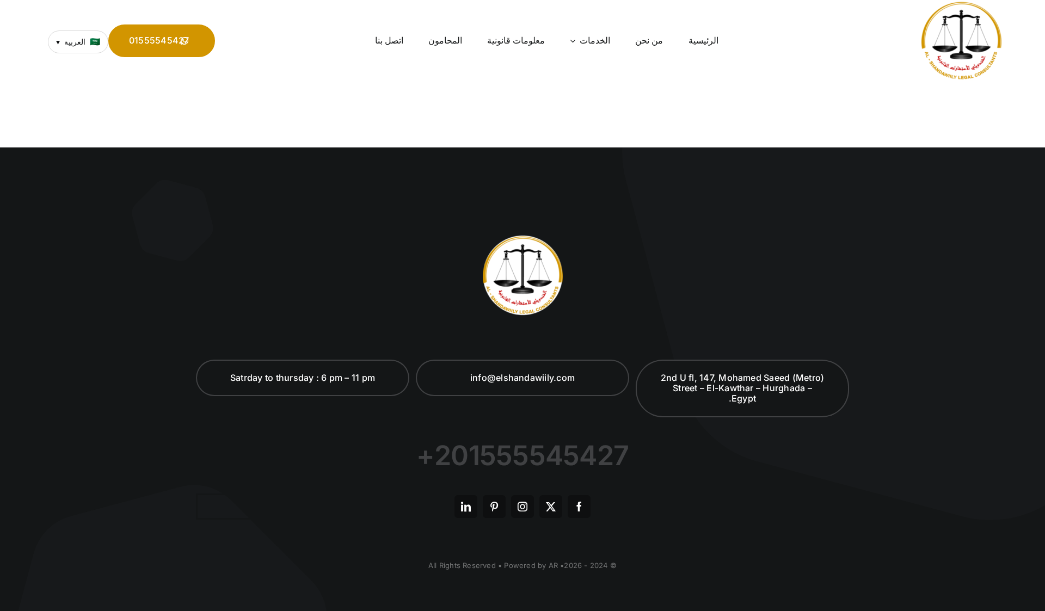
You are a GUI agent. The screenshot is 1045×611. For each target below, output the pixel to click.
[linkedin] (465, 506)
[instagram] (522, 506)
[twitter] (550, 506)
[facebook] (579, 506)
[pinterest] (494, 506)
